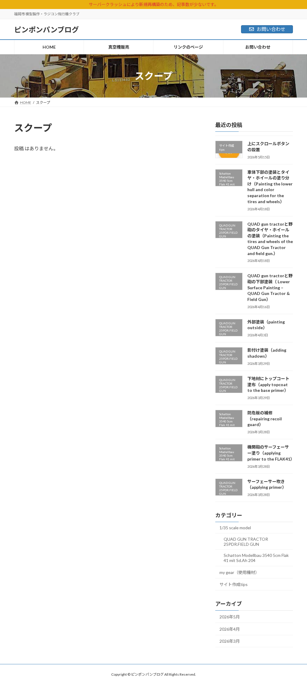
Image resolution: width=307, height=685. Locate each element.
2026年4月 (229, 629)
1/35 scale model (235, 527)
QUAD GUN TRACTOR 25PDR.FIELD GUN (246, 541)
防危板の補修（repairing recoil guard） (264, 418)
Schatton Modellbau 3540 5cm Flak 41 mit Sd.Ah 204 (256, 558)
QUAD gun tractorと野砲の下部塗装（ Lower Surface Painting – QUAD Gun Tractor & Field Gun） (270, 287)
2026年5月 (229, 616)
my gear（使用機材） (239, 572)
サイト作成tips (233, 584)
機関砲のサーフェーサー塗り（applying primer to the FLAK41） (270, 452)
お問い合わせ (271, 29)
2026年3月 (229, 641)
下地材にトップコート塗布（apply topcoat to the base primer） (268, 384)
